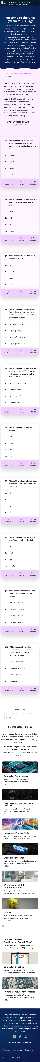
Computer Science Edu (19, 3)
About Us (6, 1050)
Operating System (27, 73)
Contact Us (17, 1050)
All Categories (14, 73)
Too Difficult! (33, 183)
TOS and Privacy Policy (11, 1057)
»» (22, 718)
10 (10, 718)
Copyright (29, 1050)
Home (6, 73)
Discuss (21, 184)
